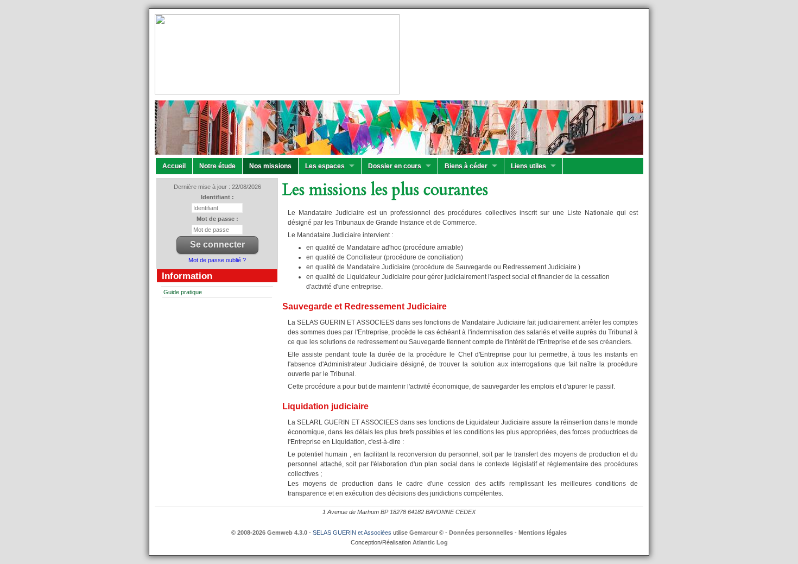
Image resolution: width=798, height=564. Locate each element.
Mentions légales (542, 532)
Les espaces (325, 166)
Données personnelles (481, 532)
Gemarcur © (426, 532)
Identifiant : (217, 197)
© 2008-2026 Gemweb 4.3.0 (269, 532)
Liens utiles (528, 166)
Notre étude (217, 166)
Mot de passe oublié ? (217, 260)
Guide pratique (182, 292)
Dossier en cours (394, 166)
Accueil (174, 166)
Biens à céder (466, 166)
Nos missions (270, 166)
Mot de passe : (217, 219)
